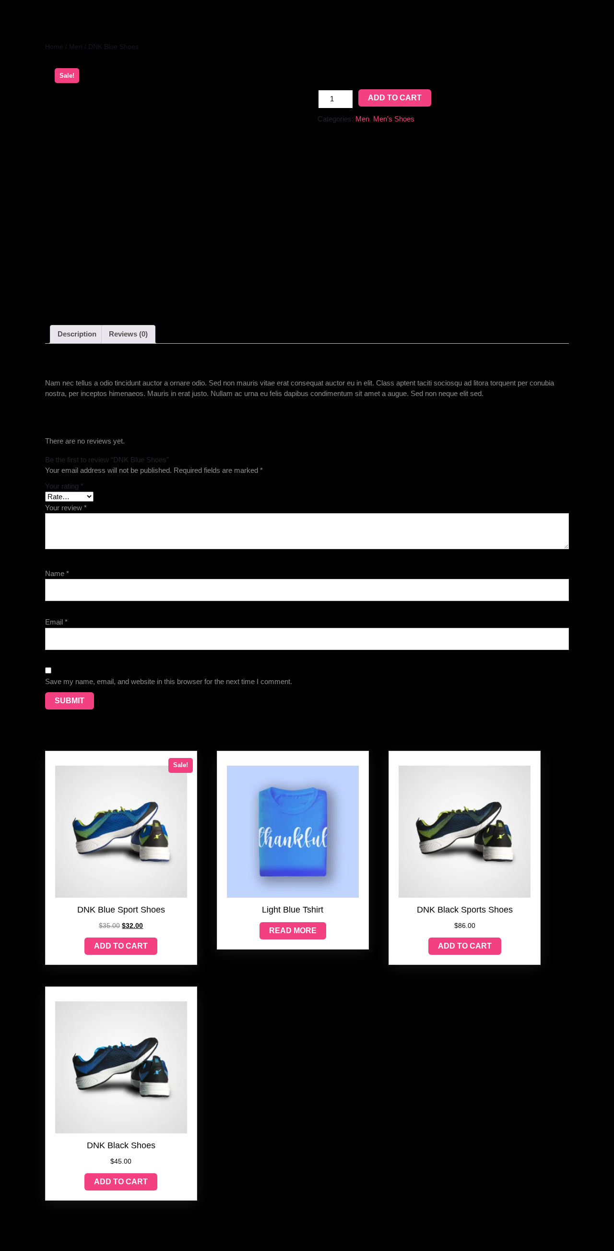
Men (76, 46)
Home (54, 46)
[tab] (77, 334)
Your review (66, 508)
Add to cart (395, 98)
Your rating (64, 486)
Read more (293, 930)
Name (57, 573)
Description (77, 334)
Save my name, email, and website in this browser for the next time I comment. (168, 681)
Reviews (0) (128, 334)
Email (56, 622)
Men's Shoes (393, 119)
